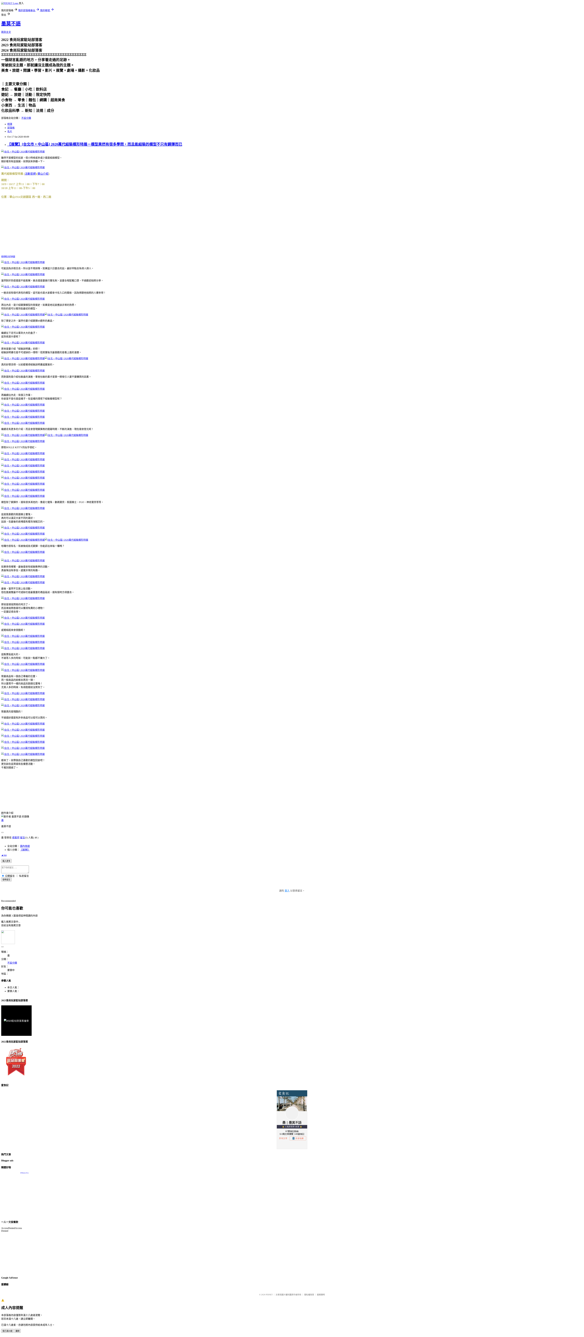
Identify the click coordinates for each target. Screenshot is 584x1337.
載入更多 (6, 861)
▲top (4, 855)
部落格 (11, 127)
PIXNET (269, 1294)
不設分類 (26, 118)
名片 (9, 131)
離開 (17, 1331)
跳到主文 (6, 32)
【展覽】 (25, 849)
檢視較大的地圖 (8, 256)
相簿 (9, 124)
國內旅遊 (25, 846)
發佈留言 (6, 879)
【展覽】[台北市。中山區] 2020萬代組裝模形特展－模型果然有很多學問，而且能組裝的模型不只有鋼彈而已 (94, 144)
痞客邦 (15, 837)
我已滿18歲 (7, 1331)
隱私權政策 (309, 1294)
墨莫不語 (11, 23)
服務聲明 (321, 1294)
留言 (22, 837)
